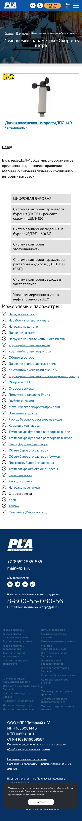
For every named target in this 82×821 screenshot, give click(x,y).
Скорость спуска (21, 388)
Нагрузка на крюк (22, 314)
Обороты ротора (21, 357)
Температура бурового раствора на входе (39, 431)
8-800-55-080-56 (35, 601)
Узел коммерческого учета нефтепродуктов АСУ (36, 296)
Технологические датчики (18, 700)
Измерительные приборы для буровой (21, 687)
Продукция (22, 33)
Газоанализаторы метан (17, 641)
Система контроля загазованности (28, 246)
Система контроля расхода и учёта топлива (37, 281)
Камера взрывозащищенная (58, 641)
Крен (12, 499)
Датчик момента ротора (17, 705)
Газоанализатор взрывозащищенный (15, 635)
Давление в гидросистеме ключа (33, 363)
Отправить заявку (52, 5)
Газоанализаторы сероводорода (13, 647)
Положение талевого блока (29, 394)
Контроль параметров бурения (54, 681)
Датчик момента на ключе (18, 709)
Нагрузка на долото (23, 326)
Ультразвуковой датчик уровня (17, 695)
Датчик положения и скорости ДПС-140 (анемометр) (38, 124)
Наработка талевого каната (29, 320)
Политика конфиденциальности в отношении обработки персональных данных (36, 747)
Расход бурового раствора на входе (35, 419)
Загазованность (20, 475)
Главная (9, 33)
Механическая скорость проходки (34, 407)
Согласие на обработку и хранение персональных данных (39, 766)
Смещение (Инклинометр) (28, 512)
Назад (7, 147)
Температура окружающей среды (33, 469)
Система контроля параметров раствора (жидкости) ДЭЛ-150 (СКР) (39, 264)
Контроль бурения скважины (58, 675)
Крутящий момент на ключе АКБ (33, 370)
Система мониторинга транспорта (16, 662)
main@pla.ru (19, 567)
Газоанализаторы (13, 629)
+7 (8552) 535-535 (24, 561)
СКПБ (44, 686)
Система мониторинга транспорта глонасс (54, 700)
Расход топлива (20, 481)
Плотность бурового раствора (31, 462)
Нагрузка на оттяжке (24, 487)
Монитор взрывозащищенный (53, 647)
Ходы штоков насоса (24, 425)
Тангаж (14, 506)
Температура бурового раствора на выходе (40, 438)
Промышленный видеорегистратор (52, 662)
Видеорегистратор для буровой (55, 669)
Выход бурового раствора (28, 444)
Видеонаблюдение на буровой (54, 654)
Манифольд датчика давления (53, 635)
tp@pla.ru (51, 607)
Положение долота (23, 413)
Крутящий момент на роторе (30, 351)
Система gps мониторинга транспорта (56, 693)
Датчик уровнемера (53, 629)
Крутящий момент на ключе (29, 345)
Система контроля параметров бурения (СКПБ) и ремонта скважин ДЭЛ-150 (39, 213)
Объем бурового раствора (28, 450)
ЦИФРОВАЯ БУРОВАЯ (32, 198)
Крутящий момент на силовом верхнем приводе (44, 376)
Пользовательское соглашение (27, 759)
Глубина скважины (22, 400)
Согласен (41, 802)
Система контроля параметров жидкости (16, 680)
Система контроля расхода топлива (57, 708)
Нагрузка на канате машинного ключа (37, 339)
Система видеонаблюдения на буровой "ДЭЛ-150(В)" (38, 231)
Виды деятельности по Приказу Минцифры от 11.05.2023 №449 (36, 781)
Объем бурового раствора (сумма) (34, 456)
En (67, 7)
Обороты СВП (19, 382)
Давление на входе (22, 332)
